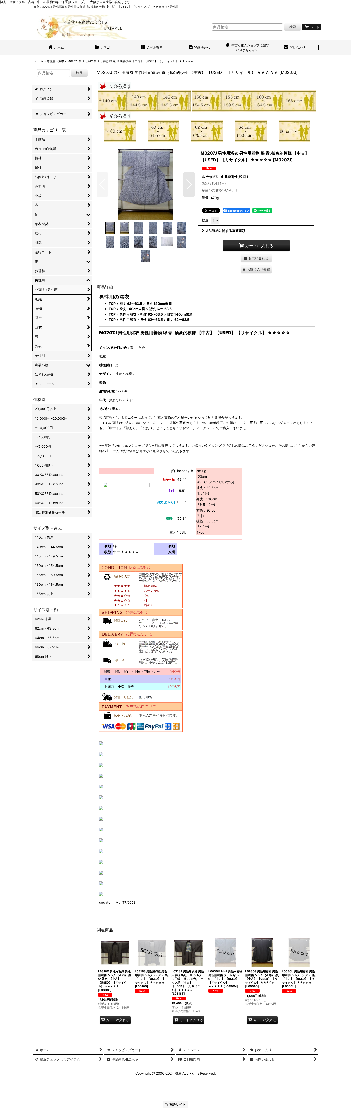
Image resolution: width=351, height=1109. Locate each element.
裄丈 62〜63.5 (131, 303)
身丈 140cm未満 (159, 303)
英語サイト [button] (177, 1104)
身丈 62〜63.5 (151, 320)
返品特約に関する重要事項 (225, 230)
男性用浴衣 (128, 314)
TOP (112, 303)
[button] (102, 184)
